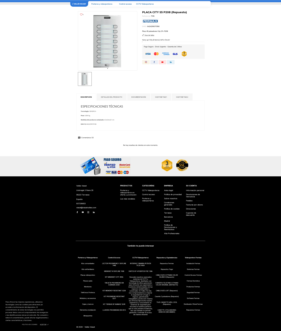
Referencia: (146, 16)
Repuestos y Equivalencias (167, 258)
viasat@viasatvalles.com (86, 207)
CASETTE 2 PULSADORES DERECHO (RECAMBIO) (167, 311)
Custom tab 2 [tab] (182, 97)
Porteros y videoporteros (101, 4)
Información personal (195, 190)
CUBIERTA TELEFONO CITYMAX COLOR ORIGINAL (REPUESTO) (166, 284)
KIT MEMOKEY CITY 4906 (114, 277)
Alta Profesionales (171, 233)
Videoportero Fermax (193, 258)
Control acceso (125, 4)
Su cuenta (191, 186)
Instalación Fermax (193, 263)
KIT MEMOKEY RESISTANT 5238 (114, 291)
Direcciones (191, 209)
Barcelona (168, 217)
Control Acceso (114, 258)
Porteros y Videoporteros (88, 258)
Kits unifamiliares (88, 269)
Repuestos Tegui (167, 269)
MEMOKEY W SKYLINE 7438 (114, 271)
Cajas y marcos (88, 304)
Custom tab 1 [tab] (161, 97)
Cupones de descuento (191, 214)
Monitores (88, 287)
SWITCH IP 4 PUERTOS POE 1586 (140, 271)
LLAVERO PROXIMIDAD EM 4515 (114, 310)
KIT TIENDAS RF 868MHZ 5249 (114, 304)
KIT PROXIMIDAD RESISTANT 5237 (114, 297)
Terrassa (167, 213)
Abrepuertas (87, 316)
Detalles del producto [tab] (111, 97)
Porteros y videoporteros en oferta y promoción (128, 192)
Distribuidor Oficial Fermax (193, 304)
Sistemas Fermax (193, 269)
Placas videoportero (88, 275)
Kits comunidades (87, 263)
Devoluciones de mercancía (193, 195)
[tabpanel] (107, 40)
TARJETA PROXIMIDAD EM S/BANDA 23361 (114, 284)
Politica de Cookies (29, 324)
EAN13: (144, 26)
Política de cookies (172, 209)
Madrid (167, 221)
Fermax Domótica (193, 281)
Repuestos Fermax (167, 263)
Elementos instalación (88, 310)
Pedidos (189, 201)
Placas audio (87, 281)
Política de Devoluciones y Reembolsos (170, 227)
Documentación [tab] (138, 97)
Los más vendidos (127, 199)
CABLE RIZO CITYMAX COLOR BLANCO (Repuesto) (167, 276)
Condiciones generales (169, 203)
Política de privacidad (173, 194)
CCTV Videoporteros (145, 4)
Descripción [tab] (86, 97)
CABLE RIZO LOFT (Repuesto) (167, 291)
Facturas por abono (194, 205)
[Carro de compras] (208, 4)
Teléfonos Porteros (88, 293)
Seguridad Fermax (193, 293)
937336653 (81, 203)
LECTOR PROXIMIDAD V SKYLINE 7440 (114, 264)
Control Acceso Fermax (193, 275)
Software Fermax (193, 298)
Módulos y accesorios (88, 298)
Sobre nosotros (170, 198)
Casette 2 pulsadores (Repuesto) (167, 296)
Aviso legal (168, 190)
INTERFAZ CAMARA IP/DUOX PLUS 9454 (140, 264)
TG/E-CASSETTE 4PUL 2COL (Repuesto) (167, 303)
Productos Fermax (193, 287)
